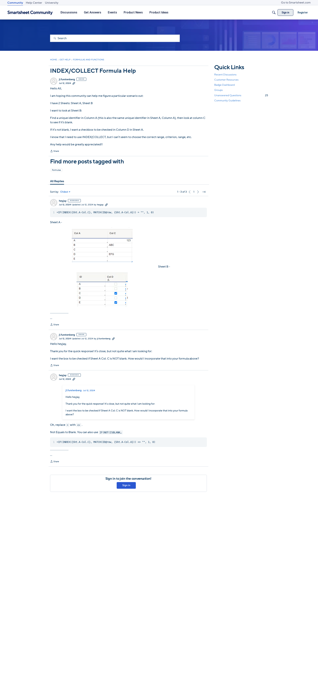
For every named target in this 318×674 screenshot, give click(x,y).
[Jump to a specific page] (204, 192)
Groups (218, 90)
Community (15, 3)
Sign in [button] (126, 485)
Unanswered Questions (241, 95)
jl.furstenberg (67, 79)
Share (54, 151)
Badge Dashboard (224, 85)
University (51, 3)
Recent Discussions (225, 74)
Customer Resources (226, 80)
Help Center (34, 3)
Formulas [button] (56, 170)
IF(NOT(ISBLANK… (111, 432)
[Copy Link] (74, 83)
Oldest (64, 192)
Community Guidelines (227, 100)
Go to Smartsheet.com (296, 3)
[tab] (57, 181)
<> (78, 425)
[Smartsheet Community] (30, 12)
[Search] (274, 12)
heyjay (62, 201)
